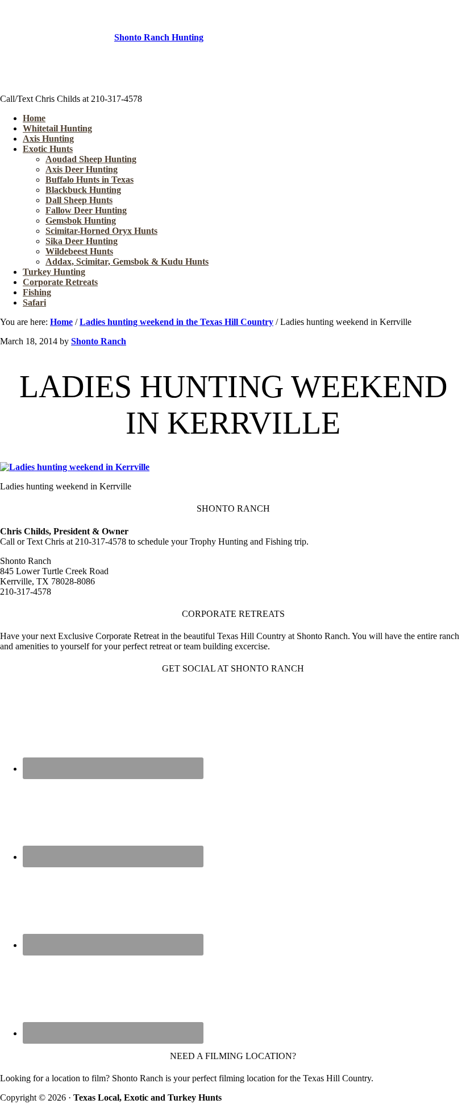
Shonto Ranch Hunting (158, 37)
